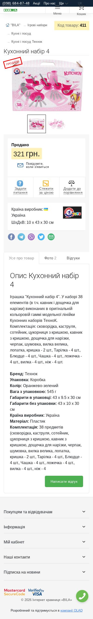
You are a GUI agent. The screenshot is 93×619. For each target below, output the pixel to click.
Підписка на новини (22, 572)
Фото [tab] (50, 258)
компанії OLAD (72, 610)
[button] (85, 61)
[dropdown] (82, 596)
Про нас (50, 3)
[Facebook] (11, 238)
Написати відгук (64, 481)
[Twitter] (41, 238)
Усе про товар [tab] (21, 258)
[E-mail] (51, 238)
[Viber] (31, 238)
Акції (36, 3)
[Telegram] (21, 238)
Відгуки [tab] (73, 258)
